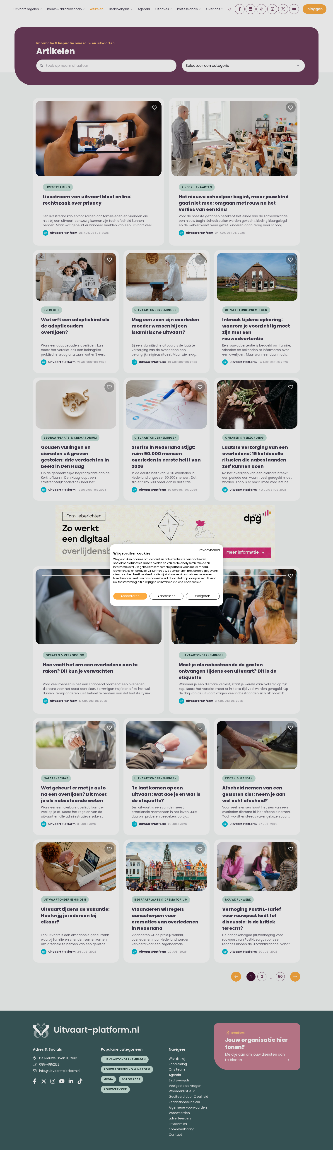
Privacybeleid (209, 550)
